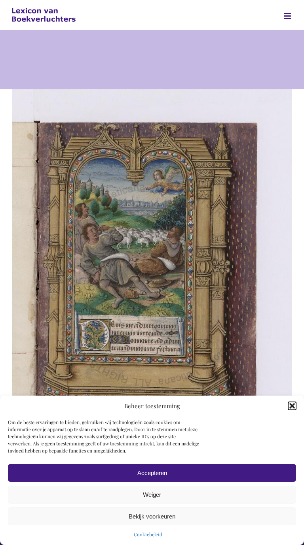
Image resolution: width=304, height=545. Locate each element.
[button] (292, 406)
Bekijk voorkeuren (152, 516)
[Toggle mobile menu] (288, 16)
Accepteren (152, 473)
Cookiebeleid (148, 534)
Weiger (152, 494)
